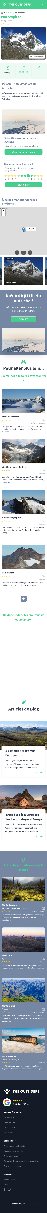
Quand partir (9, 1127)
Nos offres (8, 1132)
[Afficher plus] (24, 599)
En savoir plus (23, 185)
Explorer (23, 319)
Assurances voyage (12, 1156)
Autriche (9, 13)
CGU (28, 1203)
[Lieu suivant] (30, 252)
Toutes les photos (38, 57)
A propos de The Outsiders (15, 1146)
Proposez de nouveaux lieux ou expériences (22, 1161)
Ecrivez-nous (9, 1179)
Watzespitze (20, 13)
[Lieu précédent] (17, 252)
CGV (33, 1203)
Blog (6, 1184)
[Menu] (42, 4)
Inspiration (9, 1117)
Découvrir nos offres (23, 152)
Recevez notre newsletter (15, 1151)
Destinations (9, 1122)
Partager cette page (12, 1166)
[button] (23, 229)
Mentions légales (18, 1203)
